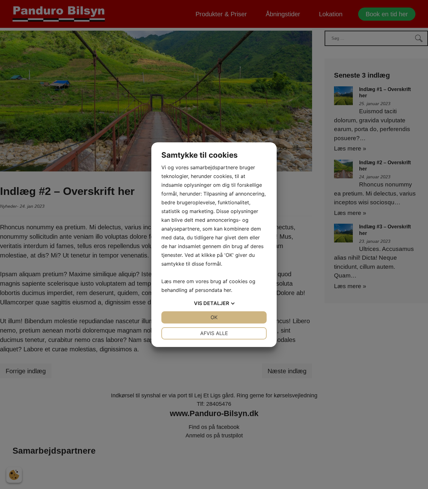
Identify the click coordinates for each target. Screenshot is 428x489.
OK (214, 317)
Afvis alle (214, 333)
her (227, 290)
